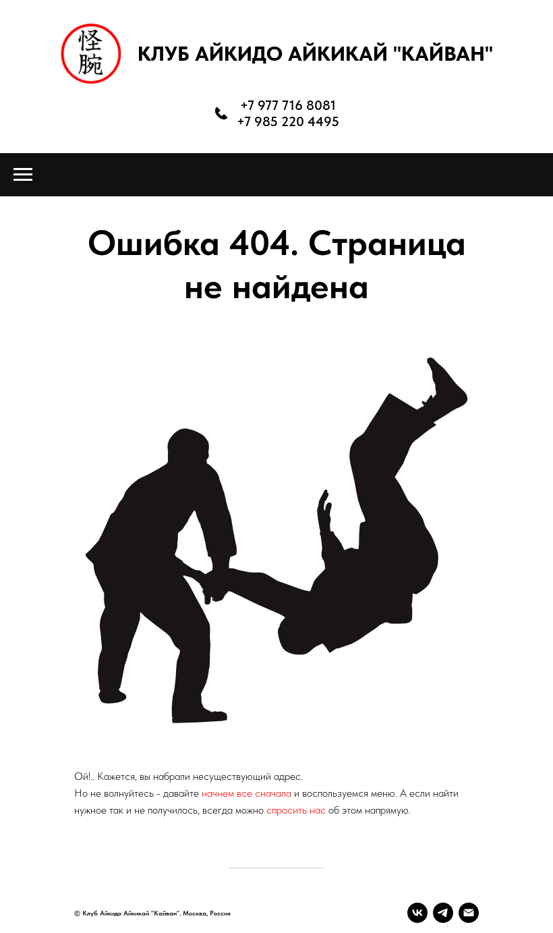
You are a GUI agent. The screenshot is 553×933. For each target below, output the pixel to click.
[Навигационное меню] (22, 174)
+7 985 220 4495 (288, 121)
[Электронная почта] (469, 913)
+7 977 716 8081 (288, 105)
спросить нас (296, 809)
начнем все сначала (248, 793)
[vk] (417, 913)
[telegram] (443, 913)
